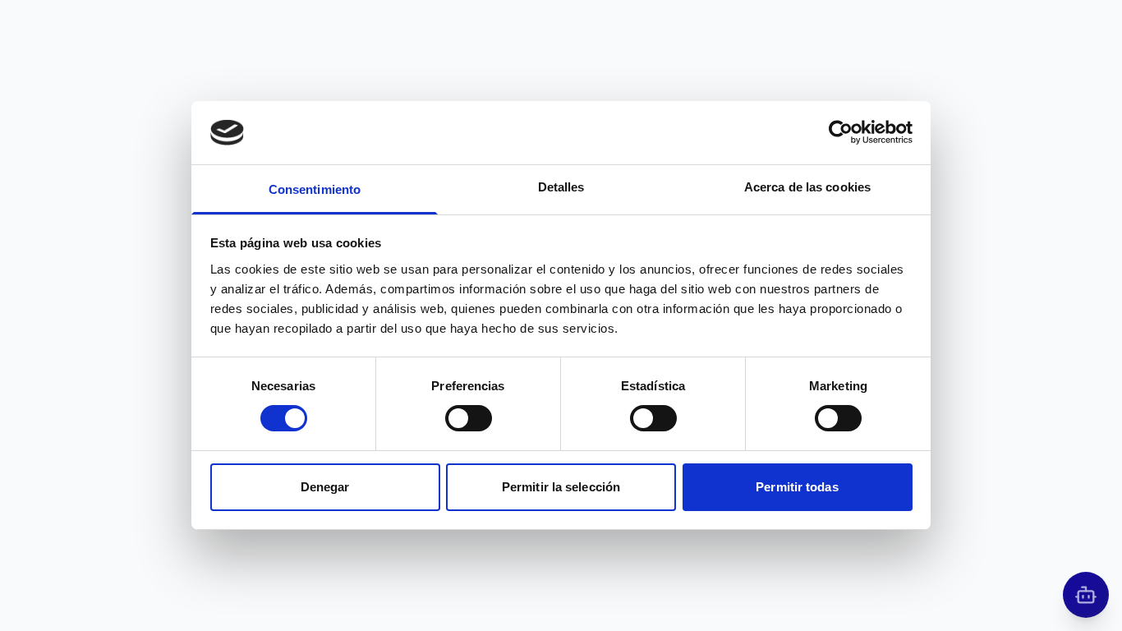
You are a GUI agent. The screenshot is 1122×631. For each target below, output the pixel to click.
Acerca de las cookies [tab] (807, 187)
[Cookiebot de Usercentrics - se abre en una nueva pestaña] (841, 132)
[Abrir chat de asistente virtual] (1086, 595)
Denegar (325, 487)
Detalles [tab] (561, 187)
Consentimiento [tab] (315, 189)
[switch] (468, 418)
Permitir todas (797, 487)
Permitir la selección (561, 487)
